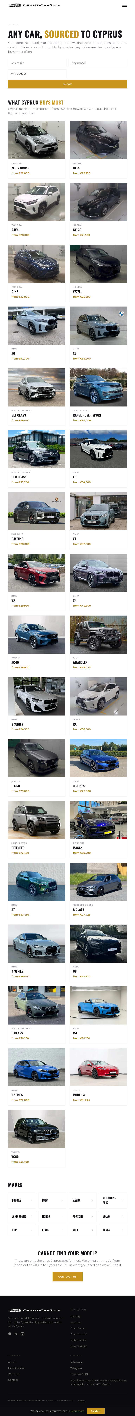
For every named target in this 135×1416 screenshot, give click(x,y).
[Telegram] (16, 1334)
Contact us (67, 1276)
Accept (96, 1411)
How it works (16, 1368)
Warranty (13, 1374)
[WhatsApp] (10, 1334)
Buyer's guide (78, 1345)
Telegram (76, 1368)
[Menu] (124, 5)
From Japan (77, 1328)
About (12, 1362)
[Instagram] (22, 1334)
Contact (13, 1379)
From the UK (78, 1334)
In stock (75, 1322)
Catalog (75, 1316)
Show (67, 84)
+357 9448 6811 (79, 1374)
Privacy (81, 1401)
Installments (77, 1340)
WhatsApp (76, 1362)
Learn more (77, 1410)
